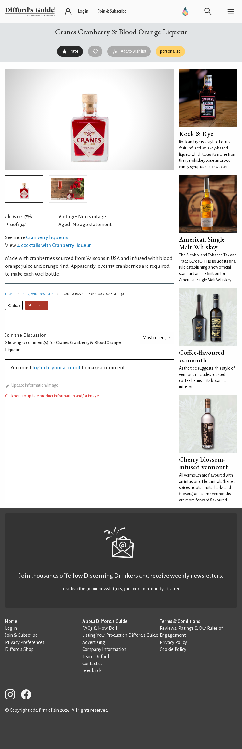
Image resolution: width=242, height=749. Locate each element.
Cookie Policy (173, 649)
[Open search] (208, 11)
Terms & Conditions (180, 621)
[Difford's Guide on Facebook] (28, 695)
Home (9, 294)
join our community (144, 588)
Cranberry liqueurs (47, 237)
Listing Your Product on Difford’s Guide (120, 635)
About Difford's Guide (105, 621)
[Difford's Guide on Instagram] (12, 695)
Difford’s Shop (19, 649)
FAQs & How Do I (99, 628)
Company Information (104, 649)
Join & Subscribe (21, 635)
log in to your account (56, 368)
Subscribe (36, 305)
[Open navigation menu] (230, 11)
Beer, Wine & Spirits (37, 294)
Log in (11, 628)
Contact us (92, 663)
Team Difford (95, 656)
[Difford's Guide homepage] (30, 11)
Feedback (91, 670)
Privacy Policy (173, 642)
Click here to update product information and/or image (52, 396)
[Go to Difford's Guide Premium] (185, 11)
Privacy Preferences (24, 642)
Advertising (93, 642)
